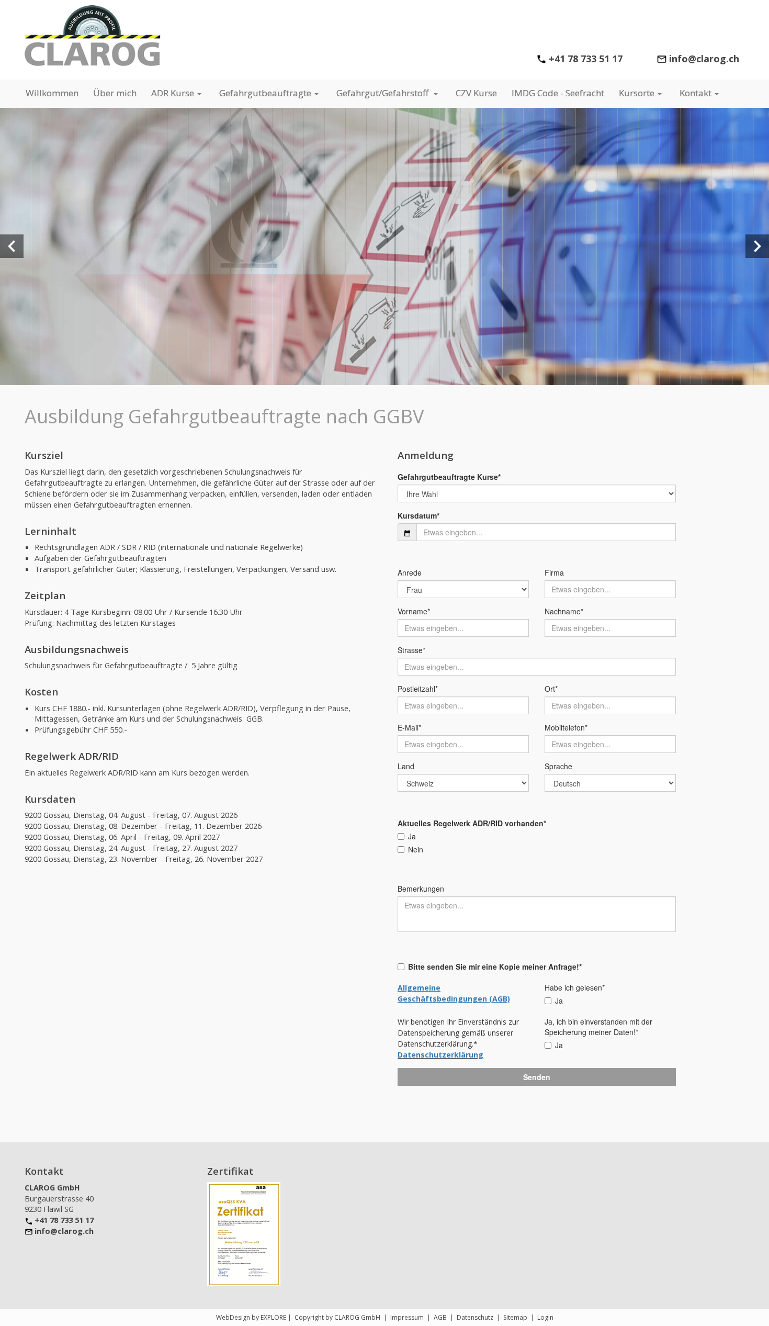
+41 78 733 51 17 (586, 58)
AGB (440, 1317)
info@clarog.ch (64, 1231)
